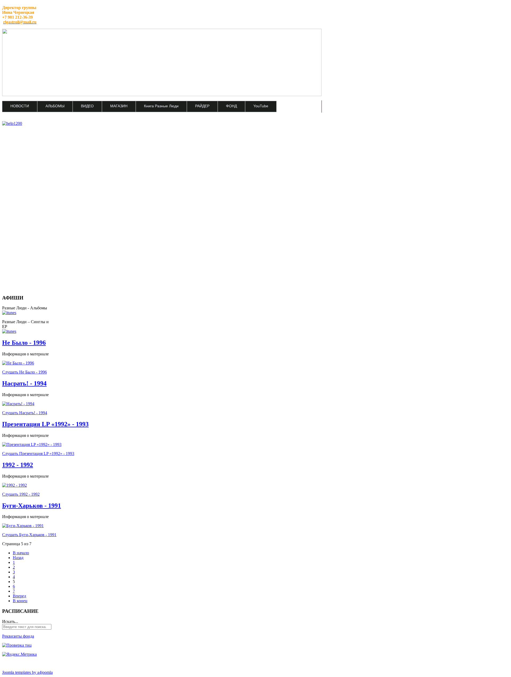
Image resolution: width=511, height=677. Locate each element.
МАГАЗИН (118, 106)
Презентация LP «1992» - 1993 (45, 424)
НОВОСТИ (19, 106)
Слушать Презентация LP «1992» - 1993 (38, 453)
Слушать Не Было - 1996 (24, 372)
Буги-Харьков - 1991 (31, 505)
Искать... (10, 621)
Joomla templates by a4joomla (27, 672)
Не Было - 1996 (24, 342)
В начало (21, 553)
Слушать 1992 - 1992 (21, 494)
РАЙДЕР (202, 106)
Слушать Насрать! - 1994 (24, 413)
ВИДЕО (87, 106)
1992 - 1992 (17, 464)
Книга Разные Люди (161, 106)
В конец (20, 600)
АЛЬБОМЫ (55, 106)
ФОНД (231, 106)
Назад (18, 557)
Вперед (19, 596)
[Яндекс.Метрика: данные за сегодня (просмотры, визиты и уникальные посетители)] (19, 654)
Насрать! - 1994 (24, 383)
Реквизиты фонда (18, 636)
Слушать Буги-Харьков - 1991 (29, 534)
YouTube (260, 106)
